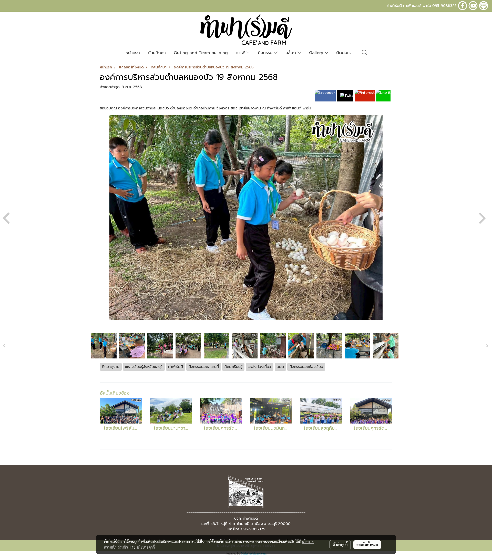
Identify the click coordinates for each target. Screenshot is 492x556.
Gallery (317, 53)
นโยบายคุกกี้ (146, 547)
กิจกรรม (266, 53)
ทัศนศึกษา (157, 53)
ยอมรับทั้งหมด (367, 544)
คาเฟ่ (241, 53)
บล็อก (291, 53)
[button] (364, 52)
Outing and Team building (201, 53)
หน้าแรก (133, 53)
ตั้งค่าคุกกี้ (340, 544)
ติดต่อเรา (344, 53)
